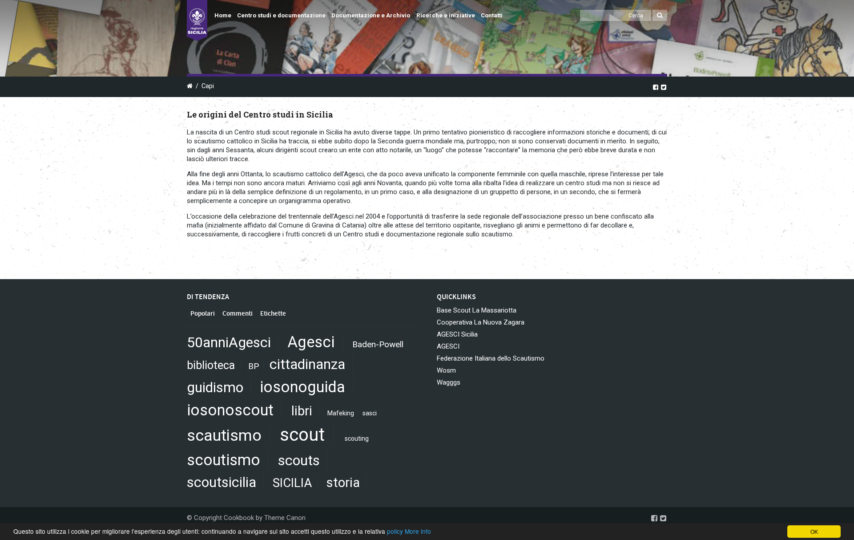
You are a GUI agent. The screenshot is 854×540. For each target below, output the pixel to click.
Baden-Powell (377, 344)
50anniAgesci (229, 342)
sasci (370, 413)
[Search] (660, 15)
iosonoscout (230, 410)
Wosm (446, 370)
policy (395, 531)
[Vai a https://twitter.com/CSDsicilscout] (663, 86)
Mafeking (340, 413)
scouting (357, 438)
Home (222, 15)
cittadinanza (307, 364)
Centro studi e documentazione (281, 15)
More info (418, 531)
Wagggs (448, 382)
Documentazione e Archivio (370, 15)
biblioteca (211, 365)
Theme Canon (285, 518)
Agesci (310, 342)
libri (301, 410)
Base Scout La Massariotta (476, 310)
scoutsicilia (221, 482)
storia (343, 482)
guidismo (215, 387)
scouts (299, 460)
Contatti (492, 15)
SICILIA (292, 483)
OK (814, 531)
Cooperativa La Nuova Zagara (480, 322)
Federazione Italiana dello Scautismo (490, 358)
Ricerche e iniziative (445, 15)
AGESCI (448, 346)
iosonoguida (302, 387)
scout (302, 434)
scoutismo (223, 460)
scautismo (224, 435)
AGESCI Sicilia (457, 334)
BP (253, 366)
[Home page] (197, 20)
